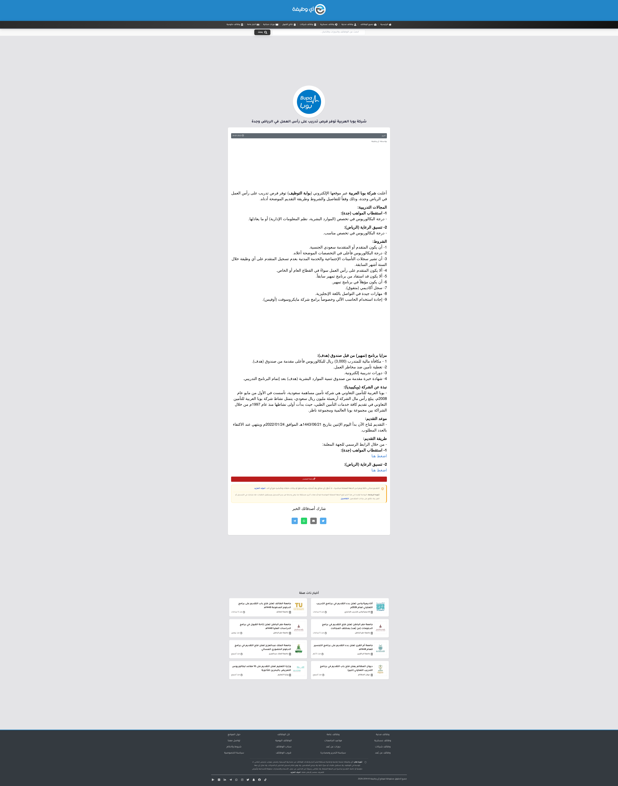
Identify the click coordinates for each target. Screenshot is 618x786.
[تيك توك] (265, 780)
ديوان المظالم (364, 675)
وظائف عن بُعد (383, 753)
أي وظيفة (374, 779)
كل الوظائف (283, 734)
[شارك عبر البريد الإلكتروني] (313, 521)
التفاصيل (345, 499)
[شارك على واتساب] (304, 521)
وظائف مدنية (382, 734)
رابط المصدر (308, 479)
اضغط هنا (379, 455)
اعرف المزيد (259, 488)
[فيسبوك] (259, 780)
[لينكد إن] (224, 780)
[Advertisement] (309, 61)
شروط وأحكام (234, 747)
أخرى (384, 136)
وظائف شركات (383, 747)
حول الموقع (234, 734)
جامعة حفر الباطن (362, 633)
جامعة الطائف (282, 612)
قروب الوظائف (283, 753)
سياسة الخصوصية (234, 753)
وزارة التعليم (283, 675)
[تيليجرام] (230, 780)
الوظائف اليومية (283, 741)
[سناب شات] (253, 780)
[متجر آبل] (218, 780)
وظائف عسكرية (382, 741)
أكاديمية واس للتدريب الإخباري (357, 612)
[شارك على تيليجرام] (295, 521)
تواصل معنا (234, 741)
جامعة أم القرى (363, 654)
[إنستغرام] (241, 780)
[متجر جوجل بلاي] (212, 780)
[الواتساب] (236, 780)
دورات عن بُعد (333, 747)
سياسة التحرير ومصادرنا (333, 753)
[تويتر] (247, 780)
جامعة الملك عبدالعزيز (278, 654)
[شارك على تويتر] (323, 521)
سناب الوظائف (283, 747)
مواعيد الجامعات (333, 741)
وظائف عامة (333, 734)
